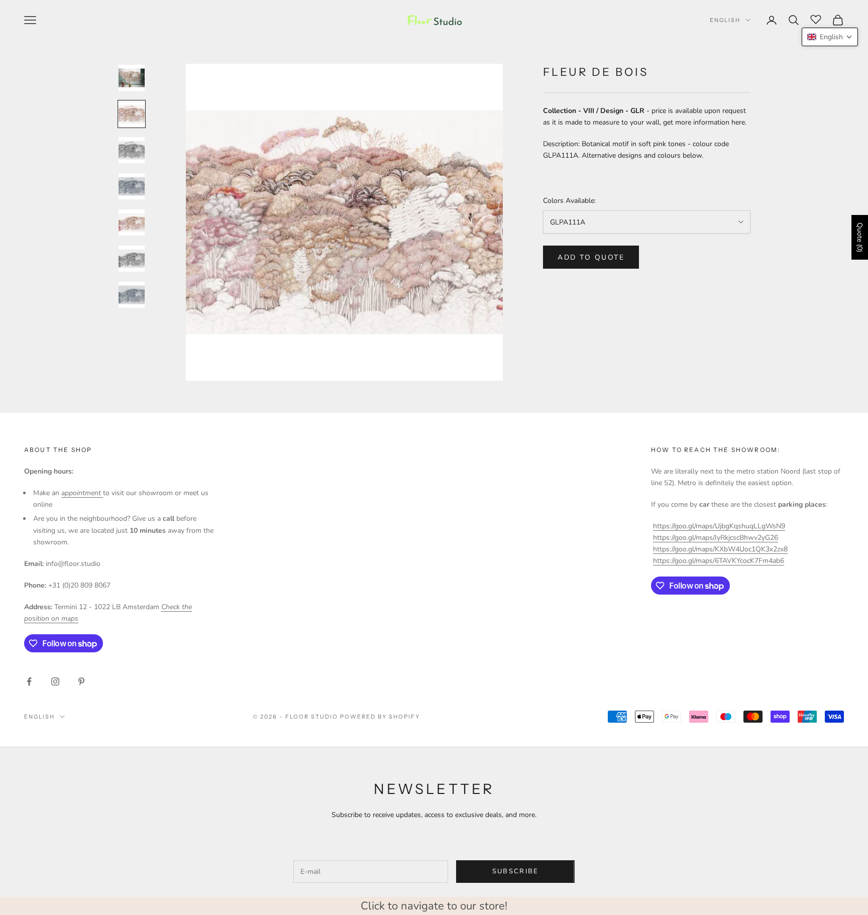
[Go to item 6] (132, 259)
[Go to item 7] (132, 295)
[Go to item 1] (132, 78)
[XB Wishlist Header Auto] (816, 19)
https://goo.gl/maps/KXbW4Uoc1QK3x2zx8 (720, 549)
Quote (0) (859, 237)
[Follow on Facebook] (29, 681)
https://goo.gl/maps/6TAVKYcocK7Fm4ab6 (718, 560)
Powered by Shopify (380, 716)
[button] (829, 37)
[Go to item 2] (132, 114)
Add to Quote (591, 257)
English (725, 20)
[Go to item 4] (132, 186)
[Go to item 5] (132, 222)
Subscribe (515, 871)
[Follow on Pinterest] (81, 681)
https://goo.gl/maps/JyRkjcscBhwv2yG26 (715, 537)
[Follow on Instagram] (55, 681)
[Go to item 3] (132, 150)
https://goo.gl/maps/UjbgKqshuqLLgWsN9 (719, 526)
